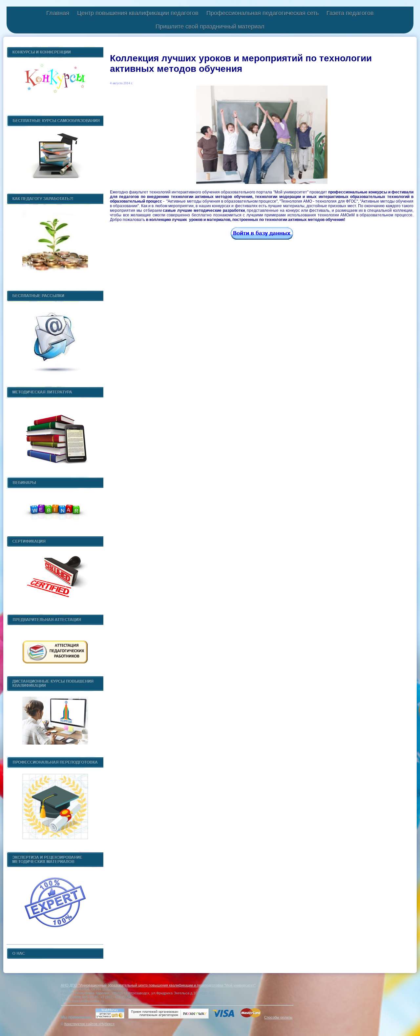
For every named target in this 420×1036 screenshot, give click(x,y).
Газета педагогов (350, 13)
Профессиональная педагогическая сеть (262, 13)
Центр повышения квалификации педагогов (138, 13)
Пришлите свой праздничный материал (210, 26)
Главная (57, 13)
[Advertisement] (262, 311)
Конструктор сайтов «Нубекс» (89, 1024)
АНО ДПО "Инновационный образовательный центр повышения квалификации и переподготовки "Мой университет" (158, 985)
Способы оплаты (278, 1017)
